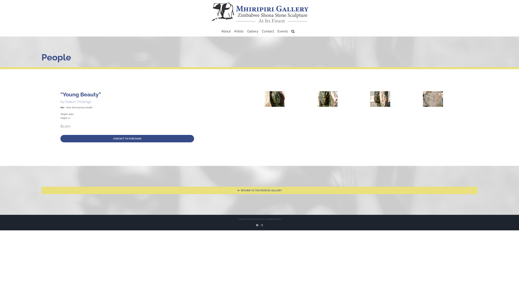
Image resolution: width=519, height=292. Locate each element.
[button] (293, 31)
